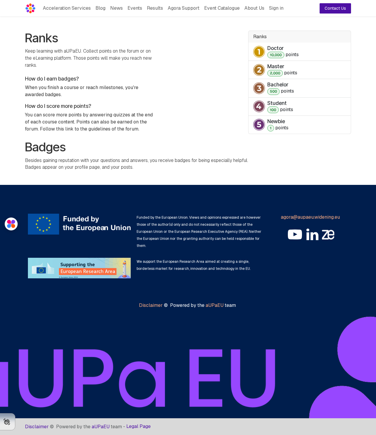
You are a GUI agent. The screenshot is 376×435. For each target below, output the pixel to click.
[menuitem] (67, 8)
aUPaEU (215, 305)
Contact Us (335, 8)
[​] (295, 234)
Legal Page (138, 426)
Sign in (276, 8)
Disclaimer (151, 305)
